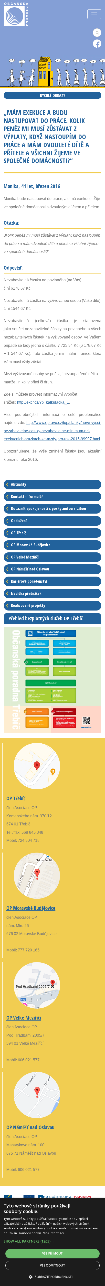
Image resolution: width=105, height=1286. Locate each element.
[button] (52, 1241)
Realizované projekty (28, 605)
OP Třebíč (18, 533)
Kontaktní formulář (27, 496)
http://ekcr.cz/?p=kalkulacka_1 (43, 402)
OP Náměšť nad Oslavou (30, 569)
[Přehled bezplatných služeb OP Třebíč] (52, 679)
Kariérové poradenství (29, 581)
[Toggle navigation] (94, 14)
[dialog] (52, 1242)
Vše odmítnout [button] (52, 1265)
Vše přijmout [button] (52, 1253)
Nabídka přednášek (26, 593)
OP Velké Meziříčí (25, 557)
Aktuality (18, 484)
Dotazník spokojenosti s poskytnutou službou (48, 508)
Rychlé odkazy (52, 95)
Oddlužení (19, 520)
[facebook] (97, 43)
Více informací (53, 1233)
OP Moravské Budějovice (31, 545)
